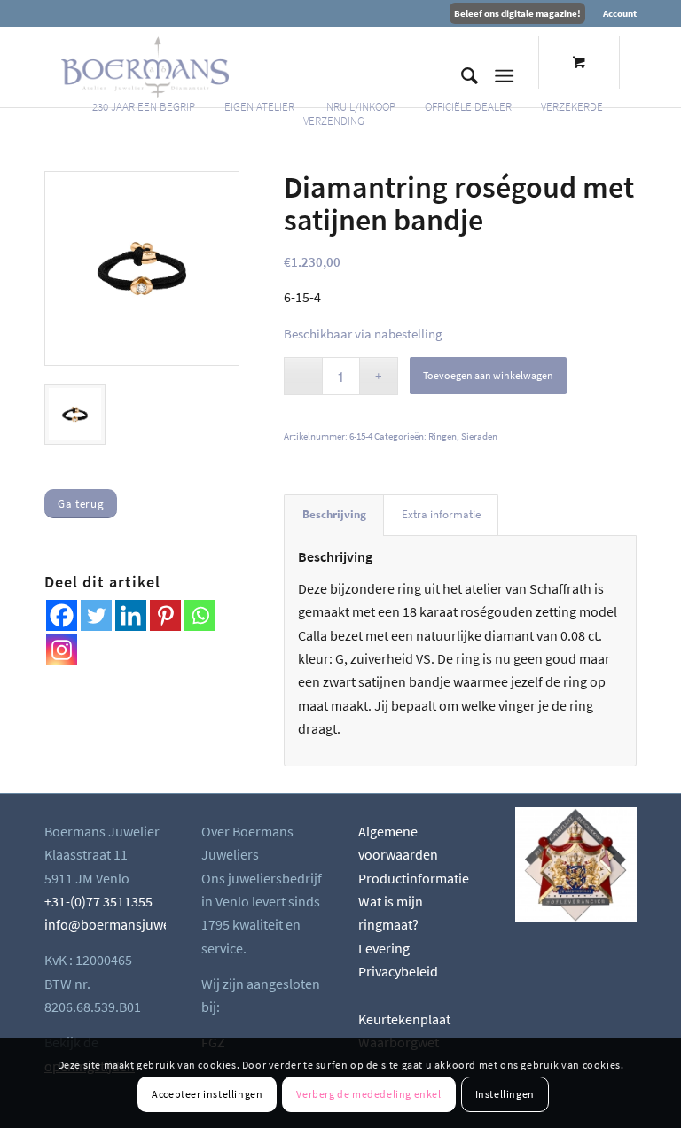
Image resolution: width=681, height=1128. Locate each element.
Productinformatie (413, 878)
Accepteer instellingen (207, 1094)
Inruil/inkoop (359, 106)
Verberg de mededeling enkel (368, 1094)
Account (620, 13)
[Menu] (504, 76)
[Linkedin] (130, 615)
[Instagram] (61, 649)
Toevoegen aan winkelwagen (488, 375)
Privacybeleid (398, 971)
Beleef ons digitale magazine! (517, 13)
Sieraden (479, 436)
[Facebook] (61, 615)
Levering (384, 948)
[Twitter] (96, 615)
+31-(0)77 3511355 (98, 901)
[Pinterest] (165, 615)
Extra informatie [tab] (441, 514)
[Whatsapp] (199, 615)
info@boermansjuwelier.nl (124, 924)
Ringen (442, 436)
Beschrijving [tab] (334, 514)
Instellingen (505, 1094)
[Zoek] (460, 76)
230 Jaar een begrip (143, 106)
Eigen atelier (259, 106)
